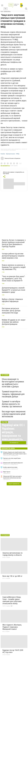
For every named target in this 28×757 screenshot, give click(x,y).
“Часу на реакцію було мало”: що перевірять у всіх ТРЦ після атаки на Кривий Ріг (13, 278)
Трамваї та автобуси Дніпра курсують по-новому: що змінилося (12, 404)
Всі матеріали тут (14, 442)
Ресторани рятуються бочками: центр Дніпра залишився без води (11, 310)
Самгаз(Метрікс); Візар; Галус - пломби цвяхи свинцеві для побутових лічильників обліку (12, 600)
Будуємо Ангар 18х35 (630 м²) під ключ (12, 651)
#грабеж (3, 154)
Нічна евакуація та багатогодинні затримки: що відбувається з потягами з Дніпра (13, 383)
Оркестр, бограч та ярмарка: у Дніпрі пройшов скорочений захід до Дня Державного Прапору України (14, 243)
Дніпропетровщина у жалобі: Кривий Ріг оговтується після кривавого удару (13, 290)
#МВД (17, 154)
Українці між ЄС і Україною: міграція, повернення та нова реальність (13, 432)
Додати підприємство (14, 483)
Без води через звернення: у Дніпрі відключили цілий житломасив (14, 414)
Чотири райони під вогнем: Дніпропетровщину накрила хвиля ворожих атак (13, 256)
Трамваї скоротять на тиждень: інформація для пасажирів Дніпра (13, 394)
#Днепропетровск (10, 154)
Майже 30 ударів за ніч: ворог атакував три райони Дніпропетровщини (14, 322)
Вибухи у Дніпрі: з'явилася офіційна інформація (12, 300)
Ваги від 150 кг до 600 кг (12, 576)
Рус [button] (6, 8)
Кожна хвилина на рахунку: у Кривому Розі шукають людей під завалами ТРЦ (14, 267)
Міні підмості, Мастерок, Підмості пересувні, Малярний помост (12, 627)
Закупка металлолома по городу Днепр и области (12, 554)
